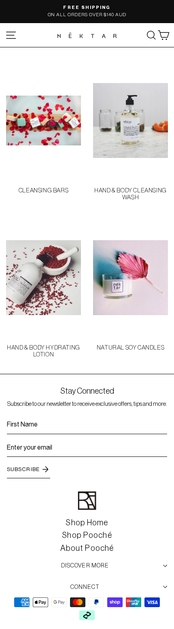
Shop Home (87, 522)
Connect (85, 587)
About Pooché (87, 548)
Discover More (85, 565)
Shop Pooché (87, 535)
